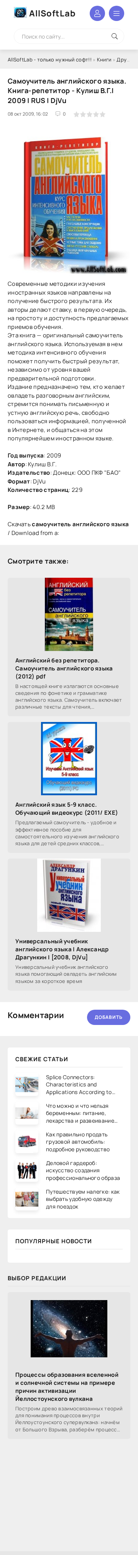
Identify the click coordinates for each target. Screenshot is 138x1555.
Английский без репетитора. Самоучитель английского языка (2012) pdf (64, 668)
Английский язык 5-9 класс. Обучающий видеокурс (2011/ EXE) (66, 809)
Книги (104, 59)
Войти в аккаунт (97, 13)
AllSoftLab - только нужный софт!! (50, 59)
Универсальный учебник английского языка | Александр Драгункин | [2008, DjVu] (62, 949)
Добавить (109, 1017)
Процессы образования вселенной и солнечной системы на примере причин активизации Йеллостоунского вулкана (66, 1387)
